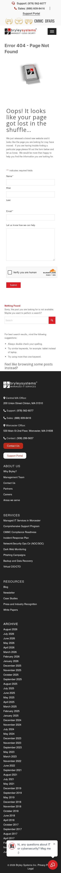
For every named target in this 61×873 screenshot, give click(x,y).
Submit (13, 285)
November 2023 (12, 742)
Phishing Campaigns (14, 555)
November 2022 (12, 761)
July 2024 (8, 729)
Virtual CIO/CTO (12, 566)
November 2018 (12, 806)
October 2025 (10, 674)
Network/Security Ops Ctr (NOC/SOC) (23, 543)
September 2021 (12, 770)
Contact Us (13, 445)
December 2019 (12, 788)
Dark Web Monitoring (14, 549)
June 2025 (9, 692)
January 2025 (10, 715)
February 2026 (11, 656)
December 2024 (12, 720)
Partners (8, 488)
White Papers (10, 609)
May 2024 (8, 733)
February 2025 (11, 711)
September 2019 (12, 792)
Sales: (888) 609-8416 (31, 8)
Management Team (13, 477)
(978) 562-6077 (25, 410)
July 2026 (8, 633)
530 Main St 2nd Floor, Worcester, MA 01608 (28, 430)
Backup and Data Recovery (18, 560)
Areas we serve (11, 500)
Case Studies (10, 598)
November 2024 (12, 724)
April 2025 (8, 702)
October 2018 (10, 811)
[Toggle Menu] (52, 31)
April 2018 (8, 820)
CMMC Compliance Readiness (19, 532)
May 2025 (8, 697)
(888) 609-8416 (22, 418)
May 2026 (8, 643)
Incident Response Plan (16, 537)
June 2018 (9, 815)
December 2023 (12, 738)
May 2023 (8, 752)
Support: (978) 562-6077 (31, 3)
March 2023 (10, 756)
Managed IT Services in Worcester (21, 520)
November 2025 (12, 670)
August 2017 (10, 833)
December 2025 (12, 665)
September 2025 (12, 679)
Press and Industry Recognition (20, 604)
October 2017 (10, 824)
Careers (7, 494)
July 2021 (8, 779)
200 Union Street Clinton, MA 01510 (23, 403)
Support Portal (31, 13)
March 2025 (10, 706)
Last (8, 200)
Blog (5, 587)
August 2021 (10, 774)
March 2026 (10, 652)
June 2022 (9, 765)
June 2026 (9, 638)
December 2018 (12, 802)
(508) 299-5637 (25, 438)
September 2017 (12, 829)
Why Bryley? (10, 471)
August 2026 (10, 629)
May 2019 (8, 797)
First (8, 188)
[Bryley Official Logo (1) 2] (21, 31)
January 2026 (10, 661)
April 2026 (8, 647)
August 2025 (10, 683)
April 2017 (8, 838)
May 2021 (8, 783)
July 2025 (8, 688)
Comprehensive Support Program (21, 526)
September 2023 (12, 747)
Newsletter (9, 592)
